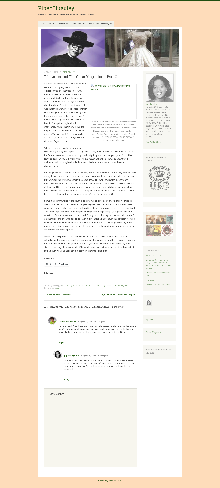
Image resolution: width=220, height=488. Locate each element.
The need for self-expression (158, 284)
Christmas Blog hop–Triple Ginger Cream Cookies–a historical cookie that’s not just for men (158, 264)
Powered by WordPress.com (109, 480)
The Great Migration (121, 285)
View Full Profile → (153, 142)
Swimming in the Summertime (57, 295)
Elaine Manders (67, 322)
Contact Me (63, 23)
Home (42, 23)
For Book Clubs (78, 23)
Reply (61, 343)
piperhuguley (68, 72)
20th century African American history (77, 285)
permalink (60, 288)
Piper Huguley (56, 8)
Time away (150, 280)
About (51, 23)
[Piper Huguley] (110, 48)
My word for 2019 (153, 255)
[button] (159, 178)
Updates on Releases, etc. (100, 23)
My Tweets (150, 319)
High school (107, 285)
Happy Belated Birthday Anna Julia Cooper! (117, 295)
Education (97, 285)
